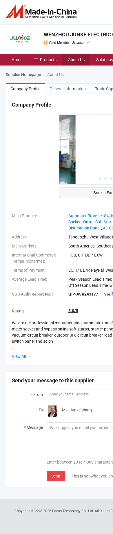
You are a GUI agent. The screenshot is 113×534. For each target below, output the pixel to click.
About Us (76, 59)
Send (55, 476)
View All (19, 356)
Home (17, 59)
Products (48, 59)
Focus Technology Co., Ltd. (73, 510)
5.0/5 (73, 310)
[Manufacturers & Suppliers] (42, 11)
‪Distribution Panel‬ (84, 228)
